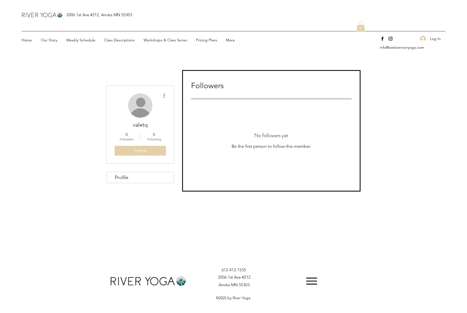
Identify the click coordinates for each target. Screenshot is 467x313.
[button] (360, 26)
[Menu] (311, 281)
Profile (121, 177)
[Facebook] (382, 38)
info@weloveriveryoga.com (402, 47)
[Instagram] (390, 38)
